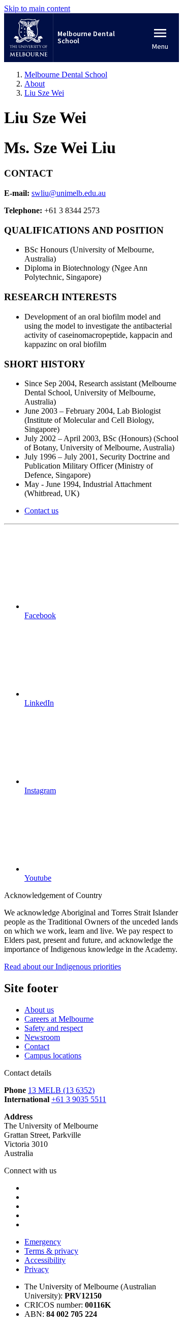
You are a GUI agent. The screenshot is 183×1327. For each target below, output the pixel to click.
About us (39, 1009)
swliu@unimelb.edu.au (69, 193)
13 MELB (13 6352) (61, 1090)
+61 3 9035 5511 (78, 1099)
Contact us (41, 510)
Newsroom (42, 1037)
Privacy (36, 1269)
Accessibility (45, 1260)
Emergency (42, 1241)
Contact (36, 1046)
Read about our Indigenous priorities (62, 966)
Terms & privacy (51, 1251)
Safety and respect (53, 1028)
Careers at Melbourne (59, 1019)
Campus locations (52, 1055)
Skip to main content (37, 8)
